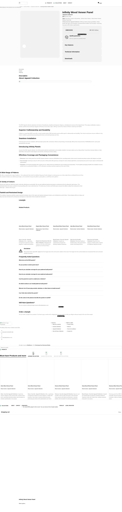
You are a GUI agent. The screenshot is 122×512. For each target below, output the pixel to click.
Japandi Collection (29, 229)
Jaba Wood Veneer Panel (76, 226)
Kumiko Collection (81, 229)
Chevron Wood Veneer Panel (62, 385)
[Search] (93, 3)
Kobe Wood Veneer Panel (93, 226)
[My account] (90, 3)
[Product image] (27, 217)
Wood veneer (22, 229)
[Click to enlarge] (24, 46)
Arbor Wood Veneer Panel (7, 385)
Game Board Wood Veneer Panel (61, 226)
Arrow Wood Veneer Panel (25, 226)
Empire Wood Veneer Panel (42, 226)
